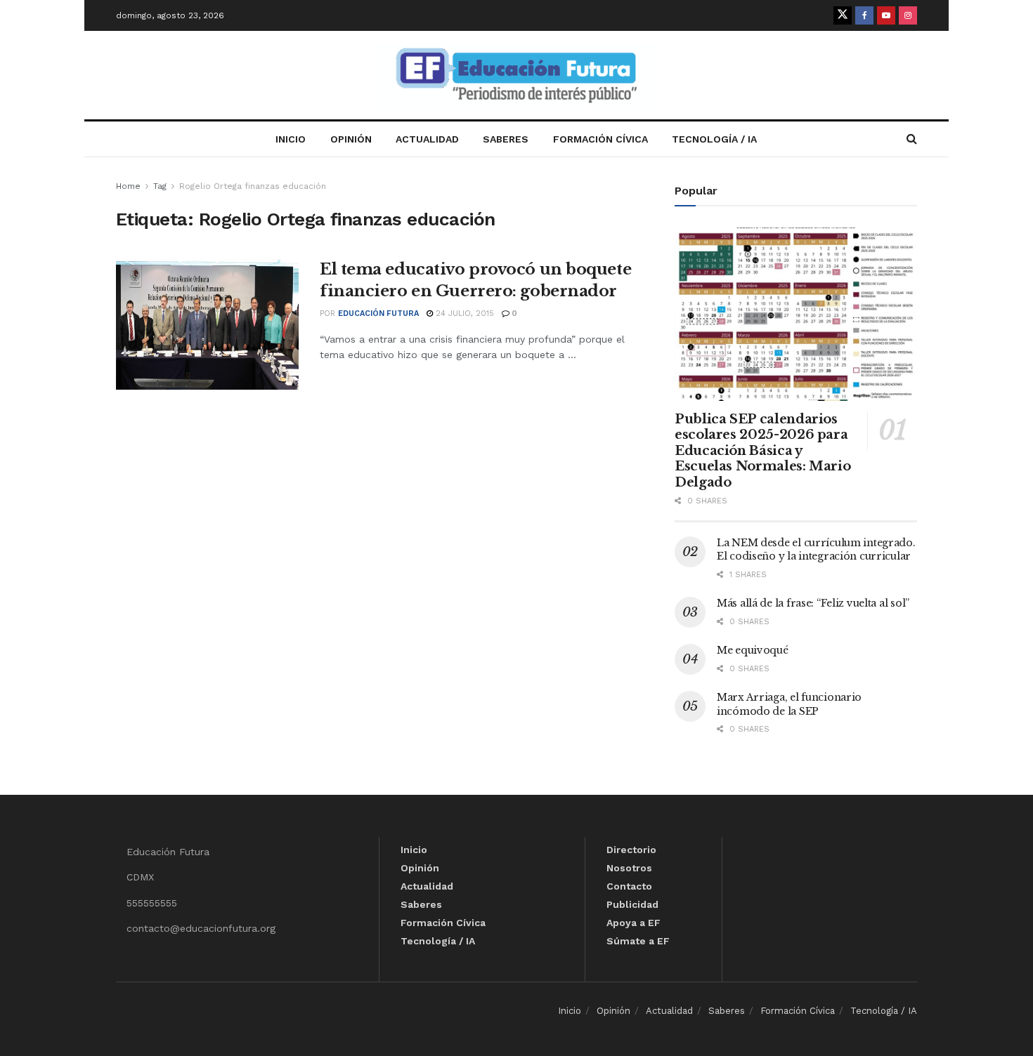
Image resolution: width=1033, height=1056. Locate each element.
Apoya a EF (633, 922)
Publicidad (632, 904)
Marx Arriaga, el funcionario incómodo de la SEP (789, 704)
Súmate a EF (638, 940)
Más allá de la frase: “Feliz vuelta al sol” (813, 603)
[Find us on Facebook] (864, 15)
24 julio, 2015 (463, 313)
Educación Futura (378, 313)
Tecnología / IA (714, 139)
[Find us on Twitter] (842, 15)
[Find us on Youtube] (886, 15)
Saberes (505, 139)
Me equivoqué (752, 650)
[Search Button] (912, 139)
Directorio (631, 849)
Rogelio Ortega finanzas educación (252, 186)
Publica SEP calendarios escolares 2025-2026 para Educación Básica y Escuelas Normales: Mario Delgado (762, 450)
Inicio (290, 139)
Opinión (351, 139)
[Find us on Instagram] (908, 15)
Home (128, 186)
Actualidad (427, 139)
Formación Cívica (600, 139)
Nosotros (629, 867)
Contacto (629, 886)
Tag (160, 186)
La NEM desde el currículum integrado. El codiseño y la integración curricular (816, 549)
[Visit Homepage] (516, 75)
